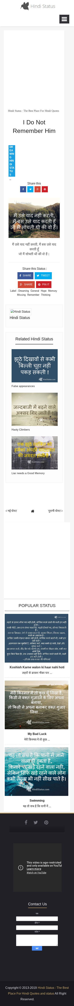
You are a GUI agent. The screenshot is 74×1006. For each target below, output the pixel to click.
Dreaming (23, 290)
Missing (21, 294)
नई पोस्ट (12, 510)
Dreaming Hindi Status (11, 161)
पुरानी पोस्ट (54, 510)
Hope (43, 290)
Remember (33, 294)
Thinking (45, 294)
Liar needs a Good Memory (28, 473)
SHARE (26, 275)
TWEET (45, 275)
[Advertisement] (37, 69)
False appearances (23, 386)
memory (52, 290)
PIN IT (45, 284)
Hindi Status (20, 318)
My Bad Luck (37, 734)
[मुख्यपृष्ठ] (32, 511)
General (35, 290)
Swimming (37, 800)
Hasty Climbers (21, 429)
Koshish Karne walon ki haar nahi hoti (37, 667)
